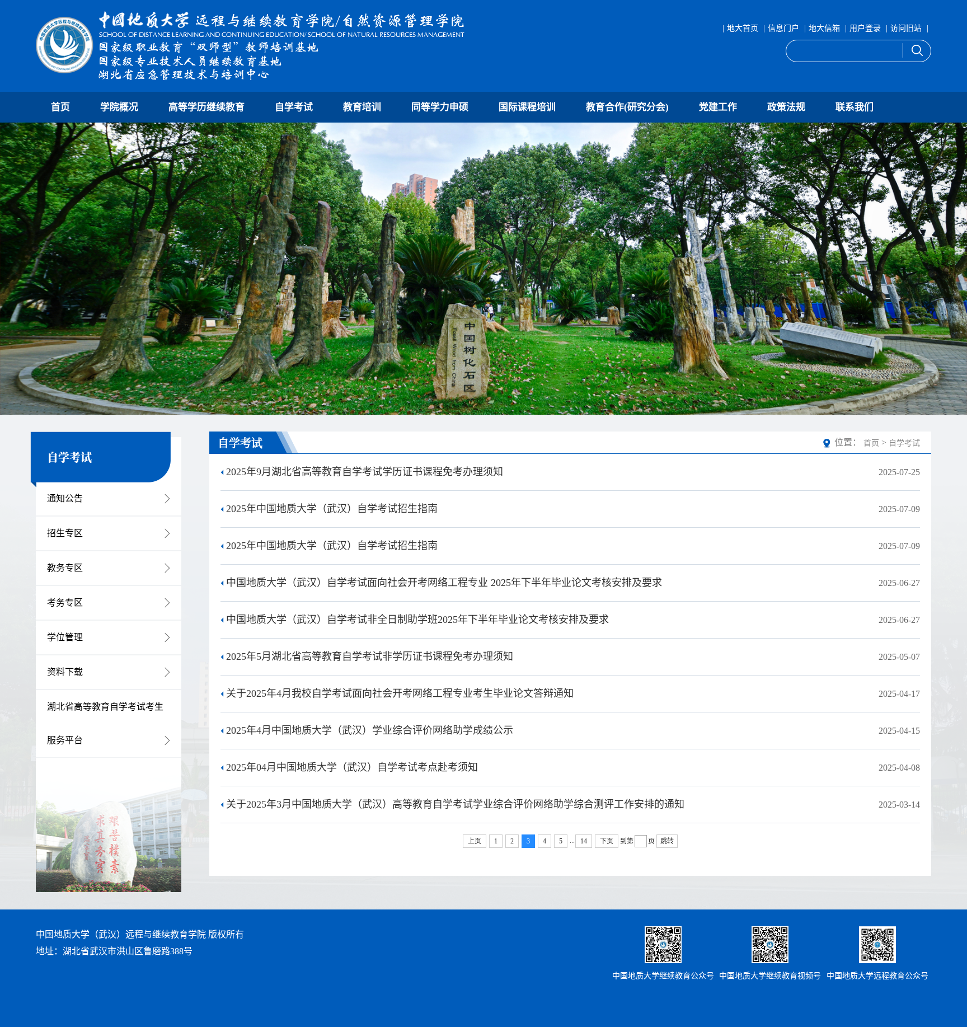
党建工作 (718, 107)
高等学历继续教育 (206, 107)
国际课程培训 (527, 107)
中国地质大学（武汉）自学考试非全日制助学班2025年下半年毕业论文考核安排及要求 (417, 619)
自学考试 (294, 107)
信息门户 (783, 28)
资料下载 (65, 672)
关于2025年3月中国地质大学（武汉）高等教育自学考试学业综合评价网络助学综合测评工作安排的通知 (455, 804)
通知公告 (65, 498)
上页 (474, 841)
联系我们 (854, 107)
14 (583, 841)
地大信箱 (824, 28)
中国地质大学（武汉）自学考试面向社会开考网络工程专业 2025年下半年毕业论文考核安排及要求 (444, 582)
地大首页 (742, 28)
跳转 (667, 841)
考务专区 (65, 602)
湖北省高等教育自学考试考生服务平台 (105, 723)
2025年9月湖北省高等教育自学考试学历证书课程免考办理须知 (364, 471)
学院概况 (119, 107)
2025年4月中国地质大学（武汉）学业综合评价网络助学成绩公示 (369, 730)
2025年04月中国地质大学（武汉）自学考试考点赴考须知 (352, 767)
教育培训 (362, 107)
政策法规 (786, 107)
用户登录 (865, 28)
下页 (606, 841)
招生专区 (65, 533)
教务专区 (65, 568)
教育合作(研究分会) (627, 107)
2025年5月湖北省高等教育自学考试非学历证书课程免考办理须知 (369, 656)
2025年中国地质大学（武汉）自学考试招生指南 (332, 508)
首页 (60, 107)
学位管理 (65, 637)
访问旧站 (906, 28)
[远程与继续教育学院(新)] (254, 46)
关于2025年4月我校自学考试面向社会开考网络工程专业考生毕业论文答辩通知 (400, 693)
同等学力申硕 (439, 107)
